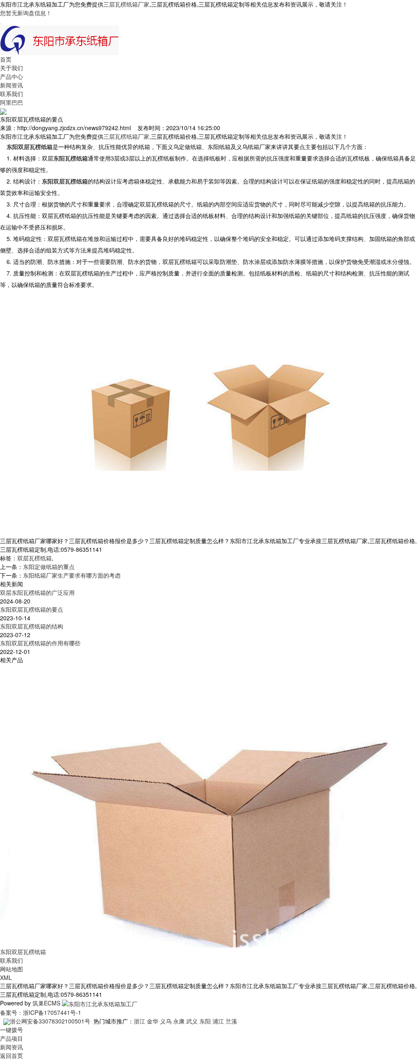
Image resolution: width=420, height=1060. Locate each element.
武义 (192, 1021)
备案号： (11, 1012)
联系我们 (11, 93)
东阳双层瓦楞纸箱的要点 (31, 609)
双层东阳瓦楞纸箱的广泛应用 (37, 592)
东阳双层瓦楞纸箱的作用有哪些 (40, 643)
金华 (152, 1021)
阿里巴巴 (11, 102)
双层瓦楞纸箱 (34, 558)
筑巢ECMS (46, 1003)
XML (6, 977)
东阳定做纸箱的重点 (49, 566)
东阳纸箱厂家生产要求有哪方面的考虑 (72, 575)
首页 (5, 59)
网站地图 (11, 969)
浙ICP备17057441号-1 (52, 1012)
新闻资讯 (11, 85)
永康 (179, 1021)
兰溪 (231, 1021)
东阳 (205, 1021)
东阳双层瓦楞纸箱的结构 (31, 626)
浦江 (218, 1021)
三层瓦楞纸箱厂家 (126, 4)
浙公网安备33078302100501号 (50, 1021)
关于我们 (11, 68)
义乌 (165, 1021)
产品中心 (11, 76)
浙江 (139, 1021)
